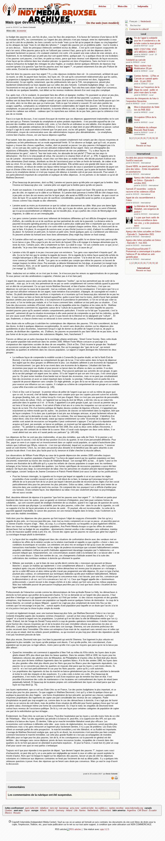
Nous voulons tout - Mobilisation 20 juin (143, 67)
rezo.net (54, 808)
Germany (60, 810)
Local (143, 33)
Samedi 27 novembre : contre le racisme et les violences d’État (141, 190)
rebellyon (44, 808)
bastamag (63, 808)
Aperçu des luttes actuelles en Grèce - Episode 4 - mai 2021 (143, 241)
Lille (76, 810)
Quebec (8, 810)
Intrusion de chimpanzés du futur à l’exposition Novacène (142, 99)
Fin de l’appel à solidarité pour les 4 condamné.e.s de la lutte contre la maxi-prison (147, 40)
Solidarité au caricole (136, 60)
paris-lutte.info (31, 808)
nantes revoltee (116, 808)
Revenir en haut (143, 145)
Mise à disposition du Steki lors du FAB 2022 (146, 108)
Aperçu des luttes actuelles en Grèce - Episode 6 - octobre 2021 (147, 180)
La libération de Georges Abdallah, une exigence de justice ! (146, 209)
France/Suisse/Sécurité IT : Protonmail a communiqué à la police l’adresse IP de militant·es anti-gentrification (143, 253)
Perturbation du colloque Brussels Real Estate (145, 128)
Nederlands (146, 21)
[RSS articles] (74, 829)
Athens (43, 810)
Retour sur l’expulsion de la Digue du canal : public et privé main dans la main (146, 90)
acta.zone (74, 808)
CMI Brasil (142, 810)
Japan (27, 810)
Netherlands (92, 810)
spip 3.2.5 (104, 829)
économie (21, 31)
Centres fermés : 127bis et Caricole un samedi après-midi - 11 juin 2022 (146, 78)
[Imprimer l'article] (116, 779)
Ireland (69, 810)
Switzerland (105, 810)
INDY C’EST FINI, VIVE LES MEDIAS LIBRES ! (145, 50)
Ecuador (153, 810)
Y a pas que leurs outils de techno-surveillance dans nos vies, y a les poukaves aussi (146, 221)
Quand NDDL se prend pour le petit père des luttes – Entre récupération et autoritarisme (142, 169)
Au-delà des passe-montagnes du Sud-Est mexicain (141, 159)
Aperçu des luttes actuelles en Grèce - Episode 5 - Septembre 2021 (143, 232)
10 (156, 138)
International (143, 153)
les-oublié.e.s (101, 808)
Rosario (16, 813)
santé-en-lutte (87, 808)
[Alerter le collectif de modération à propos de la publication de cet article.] (112, 779)
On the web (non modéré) (102, 23)
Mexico (8, 813)
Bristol (51, 810)
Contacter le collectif (139, 29)
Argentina (131, 810)
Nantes (82, 810)
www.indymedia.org (134, 808)
